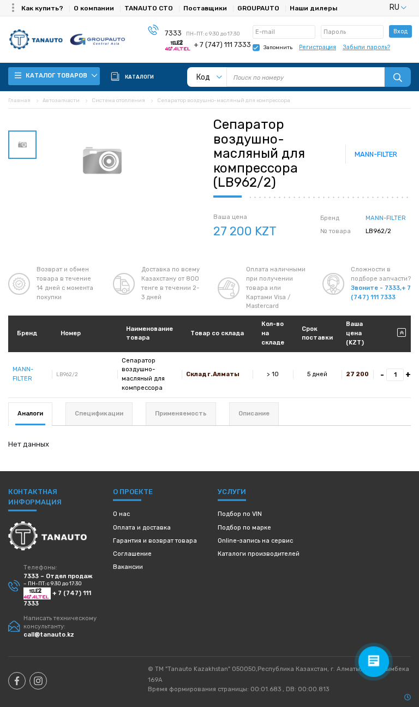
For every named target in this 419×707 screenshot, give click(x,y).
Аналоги (30, 413)
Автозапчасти (61, 100)
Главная (19, 100)
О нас (121, 514)
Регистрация (317, 47)
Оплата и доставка (142, 527)
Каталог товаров (57, 75)
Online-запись (255, 540)
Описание (254, 413)
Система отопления (118, 100)
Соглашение (132, 553)
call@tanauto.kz (48, 634)
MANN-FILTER (376, 154)
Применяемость (181, 413)
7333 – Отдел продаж (58, 576)
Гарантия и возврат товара (155, 540)
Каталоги (259, 553)
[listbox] (384, 7)
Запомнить (278, 47)
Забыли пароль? (366, 47)
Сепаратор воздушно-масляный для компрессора (223, 100)
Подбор (240, 514)
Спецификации (99, 413)
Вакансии (128, 567)
